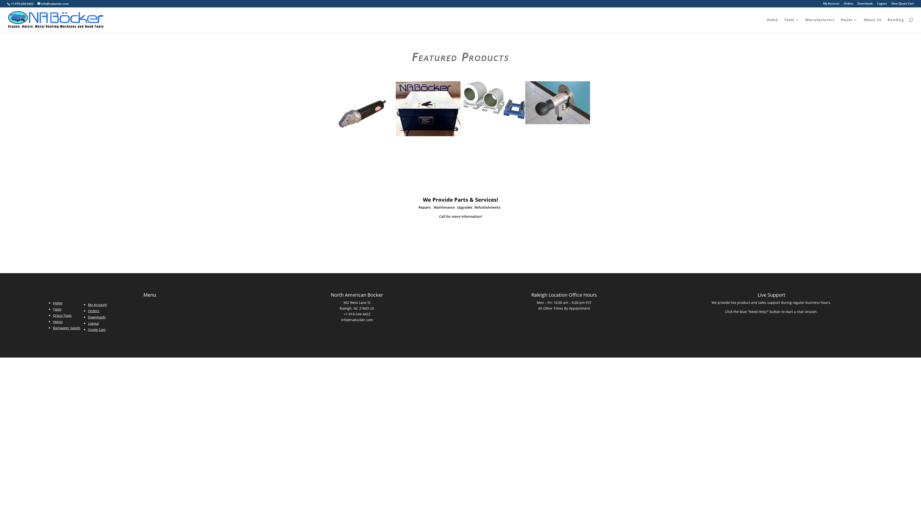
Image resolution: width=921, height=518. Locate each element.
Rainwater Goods (66, 328)
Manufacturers (819, 20)
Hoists (847, 20)
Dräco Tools (62, 315)
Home (772, 20)
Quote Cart (97, 329)
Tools (789, 20)
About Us (872, 20)
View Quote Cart (902, 4)
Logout (882, 4)
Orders (848, 4)
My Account (831, 4)
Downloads (865, 4)
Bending (896, 20)
